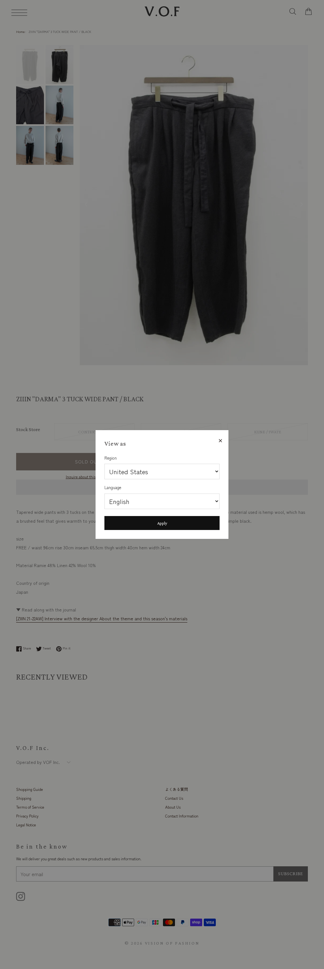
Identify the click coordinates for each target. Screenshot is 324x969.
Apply (162, 523)
